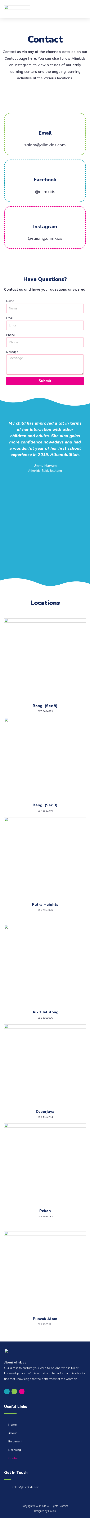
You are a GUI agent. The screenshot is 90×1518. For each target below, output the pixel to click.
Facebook (45, 179)
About (12, 1433)
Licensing (14, 1450)
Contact (13, 1458)
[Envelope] (14, 1391)
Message (12, 351)
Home (12, 1425)
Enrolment (15, 1441)
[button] (82, 9)
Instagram (45, 226)
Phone (10, 334)
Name (10, 301)
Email (45, 133)
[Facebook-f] (7, 1391)
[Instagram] (21, 1391)
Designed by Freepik (45, 1511)
